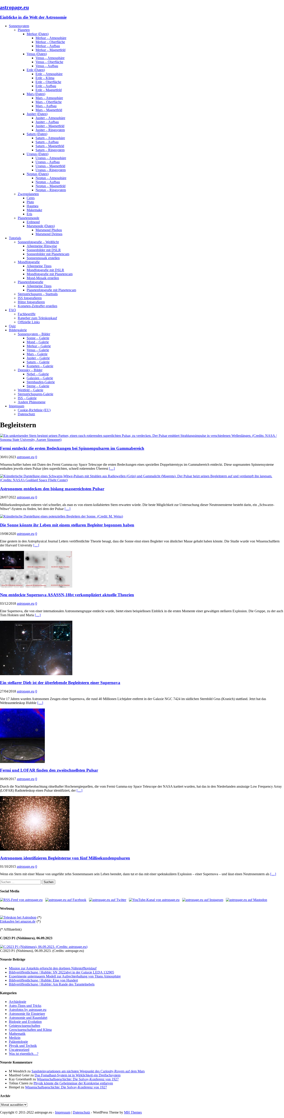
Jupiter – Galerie (38, 358)
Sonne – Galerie (38, 338)
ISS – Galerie (27, 398)
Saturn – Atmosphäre (50, 138)
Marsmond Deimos (49, 234)
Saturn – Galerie (38, 362)
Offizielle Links (29, 322)
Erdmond (33, 222)
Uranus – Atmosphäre (51, 158)
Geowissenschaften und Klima (30, 1030)
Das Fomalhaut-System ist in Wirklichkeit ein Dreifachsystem (77, 1075)
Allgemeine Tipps (39, 266)
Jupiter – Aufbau (47, 122)
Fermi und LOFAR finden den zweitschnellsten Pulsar (49, 770)
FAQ (12, 310)
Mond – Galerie (38, 342)
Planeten (24, 30)
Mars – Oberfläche (49, 102)
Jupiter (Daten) (37, 114)
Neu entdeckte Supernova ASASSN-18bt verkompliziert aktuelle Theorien (67, 594)
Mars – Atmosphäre (49, 98)
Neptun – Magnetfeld (50, 186)
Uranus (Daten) (37, 154)
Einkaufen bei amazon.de (18, 921)
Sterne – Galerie (38, 386)
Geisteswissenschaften (24, 1026)
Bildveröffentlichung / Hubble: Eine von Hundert (43, 980)
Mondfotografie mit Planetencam (50, 274)
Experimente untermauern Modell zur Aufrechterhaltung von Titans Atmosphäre (65, 976)
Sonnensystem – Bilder (34, 334)
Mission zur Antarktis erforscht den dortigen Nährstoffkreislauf (53, 968)
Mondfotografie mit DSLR (45, 270)
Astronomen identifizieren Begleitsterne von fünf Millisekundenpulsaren (65, 858)
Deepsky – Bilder (30, 370)
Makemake (34, 210)
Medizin (14, 1038)
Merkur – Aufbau (48, 46)
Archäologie (17, 1002)
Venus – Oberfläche (49, 62)
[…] (112, 468)
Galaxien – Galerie (40, 378)
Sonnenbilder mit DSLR (44, 250)
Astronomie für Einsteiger (27, 1014)
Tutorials (15, 238)
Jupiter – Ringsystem (50, 130)
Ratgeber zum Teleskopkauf (37, 318)
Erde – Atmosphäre (49, 74)
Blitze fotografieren (31, 302)
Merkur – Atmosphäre (51, 38)
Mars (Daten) (36, 94)
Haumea (32, 206)
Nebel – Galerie (38, 374)
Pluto (30, 202)
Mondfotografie (29, 262)
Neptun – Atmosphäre (51, 178)
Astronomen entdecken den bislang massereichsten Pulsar (52, 488)
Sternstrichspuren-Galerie (35, 394)
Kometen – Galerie (40, 366)
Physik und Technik (23, 1046)
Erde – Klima (45, 78)
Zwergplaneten (28, 194)
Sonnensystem (19, 26)
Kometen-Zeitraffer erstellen (37, 306)
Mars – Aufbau (46, 106)
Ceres (31, 198)
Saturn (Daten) (37, 134)
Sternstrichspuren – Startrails (38, 294)
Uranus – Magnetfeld (50, 166)
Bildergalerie (18, 330)
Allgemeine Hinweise (42, 246)
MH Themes (133, 1112)
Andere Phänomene (31, 402)
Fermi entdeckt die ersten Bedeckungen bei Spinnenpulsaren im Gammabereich (72, 448)
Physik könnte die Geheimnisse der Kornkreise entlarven (73, 1083)
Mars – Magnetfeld (49, 110)
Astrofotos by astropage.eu (27, 1010)
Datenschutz (26, 414)
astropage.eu (25, 457)
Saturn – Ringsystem (50, 150)
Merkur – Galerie (39, 346)
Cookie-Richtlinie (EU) (34, 410)
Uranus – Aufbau (48, 162)
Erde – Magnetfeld (49, 90)
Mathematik (17, 1034)
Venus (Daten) (37, 54)
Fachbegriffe (27, 314)
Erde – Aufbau (46, 86)
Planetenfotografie (30, 282)
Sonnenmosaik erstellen (43, 258)
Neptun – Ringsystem (51, 190)
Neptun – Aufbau (48, 182)
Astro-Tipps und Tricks (25, 1006)
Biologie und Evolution (25, 1022)
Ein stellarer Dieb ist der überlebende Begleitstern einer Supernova (60, 682)
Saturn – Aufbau (47, 142)
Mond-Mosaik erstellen (43, 278)
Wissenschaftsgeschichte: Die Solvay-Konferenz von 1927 (78, 1079)
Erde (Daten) (36, 70)
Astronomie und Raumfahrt (28, 1018)
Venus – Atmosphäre (50, 58)
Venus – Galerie (38, 350)
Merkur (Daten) (38, 34)
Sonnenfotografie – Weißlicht (38, 242)
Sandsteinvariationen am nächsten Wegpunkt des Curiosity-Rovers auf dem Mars (88, 1071)
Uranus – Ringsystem (51, 170)
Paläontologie (18, 1042)
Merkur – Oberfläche (50, 42)
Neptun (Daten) (38, 174)
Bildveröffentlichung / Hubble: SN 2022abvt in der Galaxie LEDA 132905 (61, 972)
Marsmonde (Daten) (41, 226)
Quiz (12, 326)
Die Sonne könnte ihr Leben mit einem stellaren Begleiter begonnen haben (67, 525)
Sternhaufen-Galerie (41, 382)
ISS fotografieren (30, 298)
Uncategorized (19, 1050)
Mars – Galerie (37, 354)
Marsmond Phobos (49, 230)
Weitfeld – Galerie (30, 390)
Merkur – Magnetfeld (50, 50)
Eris (29, 214)
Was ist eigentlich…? (23, 1054)
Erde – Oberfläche (48, 82)
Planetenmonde (28, 218)
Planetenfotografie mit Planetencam (51, 290)
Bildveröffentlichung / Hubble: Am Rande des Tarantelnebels (52, 984)
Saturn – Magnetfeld (50, 146)
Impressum (16, 406)
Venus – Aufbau (47, 66)
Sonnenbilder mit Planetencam (48, 254)
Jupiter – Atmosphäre (50, 118)
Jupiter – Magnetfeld (50, 126)
